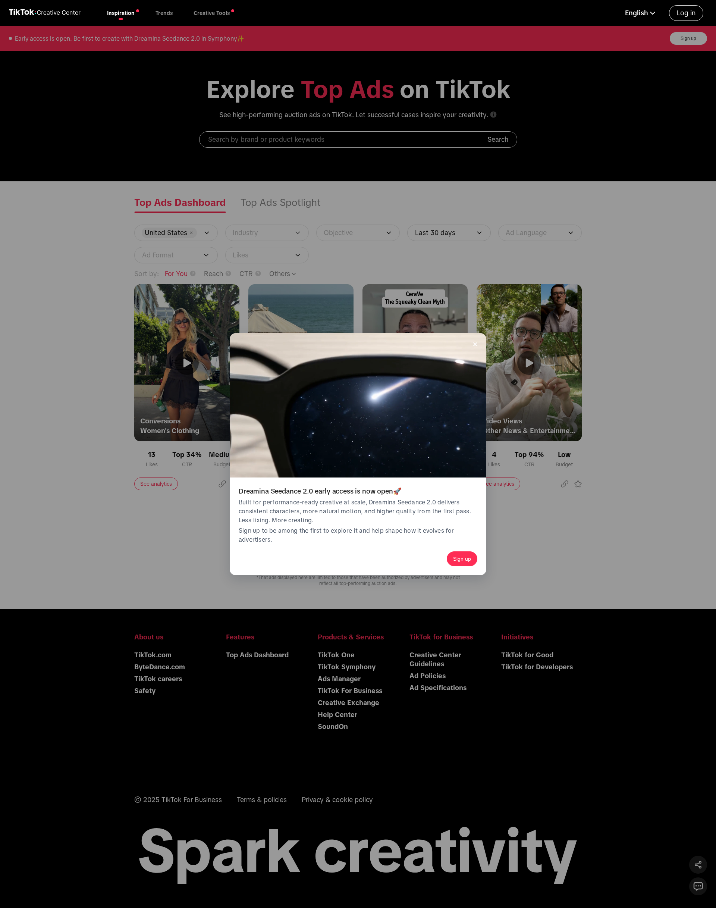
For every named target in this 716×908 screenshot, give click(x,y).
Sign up (462, 559)
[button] (641, 13)
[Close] (475, 344)
